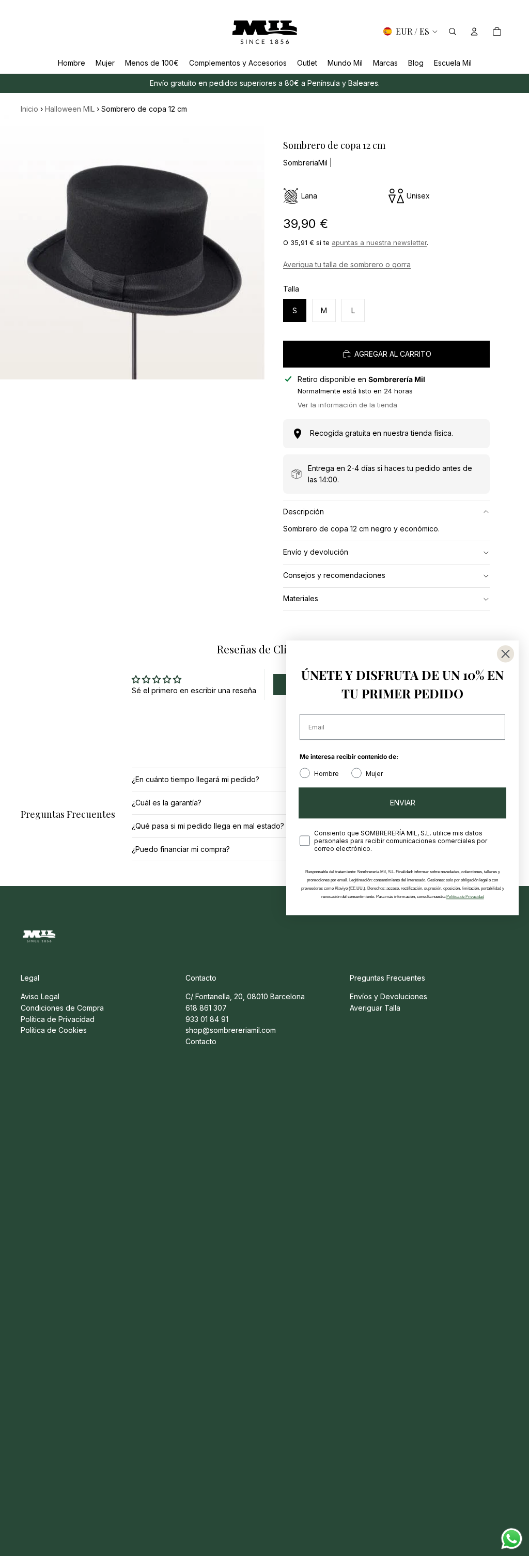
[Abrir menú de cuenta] (474, 31)
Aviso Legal (40, 996)
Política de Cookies (54, 1030)
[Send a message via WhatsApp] (512, 1539)
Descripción (303, 511)
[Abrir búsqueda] (452, 31)
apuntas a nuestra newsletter (379, 242)
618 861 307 (206, 1007)
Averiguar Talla (375, 1007)
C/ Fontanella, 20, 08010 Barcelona (245, 996)
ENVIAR (402, 803)
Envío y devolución (315, 551)
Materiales (300, 598)
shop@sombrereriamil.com (230, 1030)
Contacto (200, 1041)
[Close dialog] (505, 654)
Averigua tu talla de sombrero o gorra (347, 264)
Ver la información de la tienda (347, 405)
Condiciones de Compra (62, 1007)
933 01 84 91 (206, 1019)
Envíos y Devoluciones (388, 996)
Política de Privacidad (58, 1019)
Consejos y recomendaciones (334, 575)
